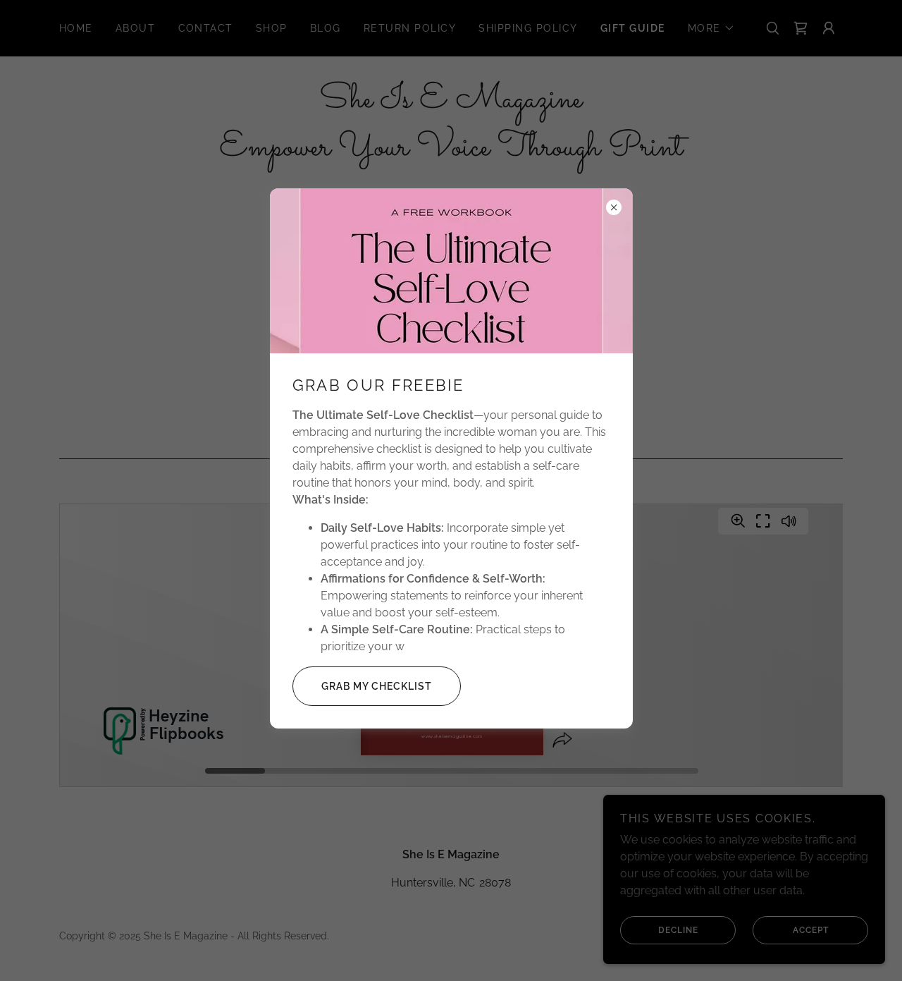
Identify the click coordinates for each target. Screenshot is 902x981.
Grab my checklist (376, 686)
